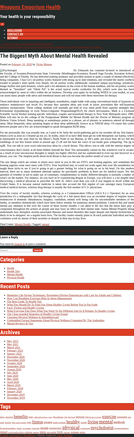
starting (36, 432)
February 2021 (15, 350)
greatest (48, 422)
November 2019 (16, 397)
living (93, 421)
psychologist (102, 427)
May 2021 (12, 344)
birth (30, 417)
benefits (21, 416)
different (80, 417)
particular (36, 428)
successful (51, 432)
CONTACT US (15, 34)
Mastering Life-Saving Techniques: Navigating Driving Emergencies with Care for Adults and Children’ (64, 295)
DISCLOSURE (14, 30)
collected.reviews (40, 417)
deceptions (58, 417)
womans (75, 432)
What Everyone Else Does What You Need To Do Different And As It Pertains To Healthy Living (61, 310)
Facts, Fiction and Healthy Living (25, 307)
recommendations (121, 428)
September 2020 (16, 366)
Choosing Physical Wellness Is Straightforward (33, 317)
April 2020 (13, 382)
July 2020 (12, 372)
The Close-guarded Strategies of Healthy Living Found (37, 314)
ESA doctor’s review (93, 417)
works (82, 432)
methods (119, 422)
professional (85, 428)
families (8, 423)
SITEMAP (12, 37)
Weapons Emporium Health (30, 7)
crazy (50, 417)
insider (84, 422)
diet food (71, 417)
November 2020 (16, 360)
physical (71, 427)
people (44, 428)
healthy (73, 421)
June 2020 (12, 375)
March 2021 (13, 347)
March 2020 (13, 385)
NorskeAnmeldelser (8, 428)
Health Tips (13, 271)
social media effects (16, 432)
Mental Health (22, 224)
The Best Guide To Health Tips (24, 301)
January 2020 (14, 391)
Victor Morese (44, 64)
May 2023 (12, 341)
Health (10, 268)
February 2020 (15, 388)
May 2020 (12, 378)
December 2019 (16, 394)
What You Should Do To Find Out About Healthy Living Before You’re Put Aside (52, 304)
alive (2, 417)
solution (28, 432)
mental (45, 224)
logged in (19, 244)
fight (29, 422)
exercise (109, 416)
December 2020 (16, 356)
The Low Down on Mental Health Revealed (26, 43)
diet (65, 417)
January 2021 (14, 353)
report (4, 432)
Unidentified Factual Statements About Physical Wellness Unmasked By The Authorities (55, 320)
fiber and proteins (19, 423)
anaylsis (9, 417)
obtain (19, 428)
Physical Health (15, 277)
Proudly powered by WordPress (17, 435)
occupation (26, 428)
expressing (122, 417)
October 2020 (14, 363)
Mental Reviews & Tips (20, 323)
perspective (55, 428)
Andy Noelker (64, 435)
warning (67, 432)
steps (43, 432)
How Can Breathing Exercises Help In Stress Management (39, 298)
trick (60, 432)
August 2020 (14, 369)
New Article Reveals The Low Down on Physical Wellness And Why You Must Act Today (52, 47)
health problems (59, 423)
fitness (37, 421)
